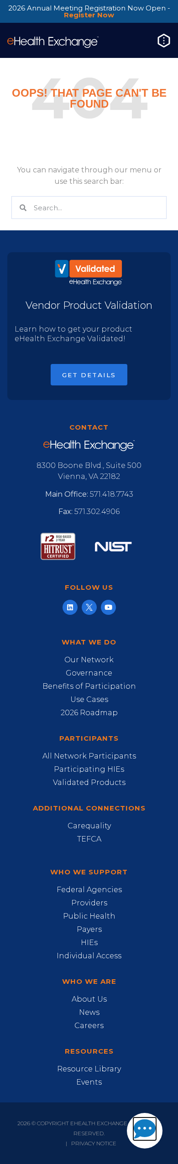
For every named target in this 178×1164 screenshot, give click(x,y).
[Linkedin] (70, 607)
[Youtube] (108, 607)
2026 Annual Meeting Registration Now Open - (89, 11)
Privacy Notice (93, 1143)
